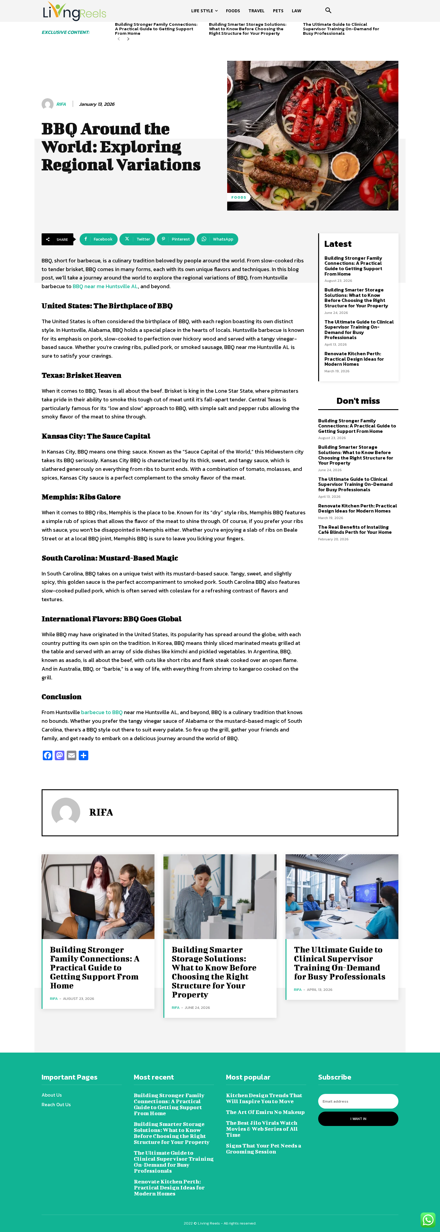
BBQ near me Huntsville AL (105, 286)
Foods (238, 197)
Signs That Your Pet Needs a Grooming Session (263, 1148)
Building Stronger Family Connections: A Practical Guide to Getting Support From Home (156, 29)
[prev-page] (118, 39)
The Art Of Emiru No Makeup (265, 1112)
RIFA (61, 104)
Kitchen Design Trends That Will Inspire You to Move (264, 1098)
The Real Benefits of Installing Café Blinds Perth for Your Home (355, 529)
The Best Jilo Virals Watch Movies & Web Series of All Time (262, 1129)
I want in (358, 1118)
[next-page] (128, 39)
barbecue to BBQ (102, 712)
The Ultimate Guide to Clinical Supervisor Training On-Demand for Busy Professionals (341, 29)
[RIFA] (48, 104)
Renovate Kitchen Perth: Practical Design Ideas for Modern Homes (354, 359)
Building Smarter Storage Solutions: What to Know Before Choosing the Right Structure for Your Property (247, 29)
